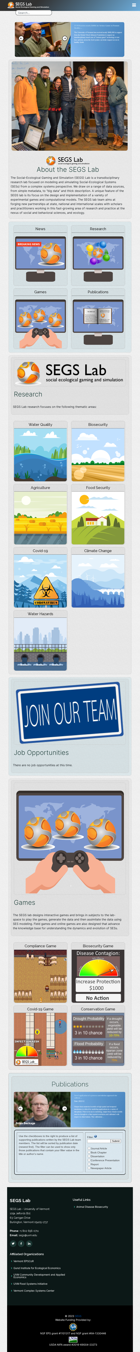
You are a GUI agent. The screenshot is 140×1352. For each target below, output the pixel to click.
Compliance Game (40, 946)
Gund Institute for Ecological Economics (37, 1268)
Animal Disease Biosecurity (92, 1207)
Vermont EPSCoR (23, 1261)
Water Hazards (40, 614)
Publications (98, 292)
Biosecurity (98, 424)
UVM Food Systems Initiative (30, 1284)
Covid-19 (40, 551)
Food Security (98, 488)
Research (98, 229)
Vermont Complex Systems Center (33, 1290)
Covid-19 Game (40, 1009)
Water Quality (40, 424)
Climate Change (98, 551)
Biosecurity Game (98, 946)
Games (40, 292)
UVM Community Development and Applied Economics (39, 1275)
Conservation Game (98, 1009)
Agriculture (40, 488)
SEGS (78, 1316)
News (40, 229)
